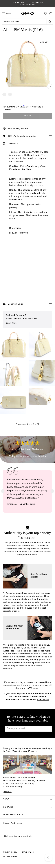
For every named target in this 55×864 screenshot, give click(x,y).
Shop (6, 799)
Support (8, 807)
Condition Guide (15, 304)
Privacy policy (10, 852)
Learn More (11, 323)
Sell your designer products (18, 836)
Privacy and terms (12, 823)
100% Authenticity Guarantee (22, 136)
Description (12, 143)
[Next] (10, 94)
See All (36, 424)
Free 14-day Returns (18, 128)
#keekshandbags (13, 814)
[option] (27, 4)
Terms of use (27, 852)
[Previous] (4, 94)
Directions (8, 792)
